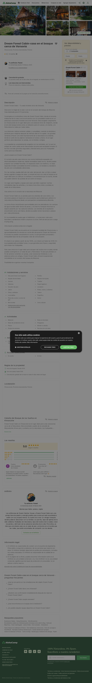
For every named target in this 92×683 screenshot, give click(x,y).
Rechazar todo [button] (49, 347)
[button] (22, 347)
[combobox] (79, 333)
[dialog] (46, 341)
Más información (32, 342)
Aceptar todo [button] (69, 347)
